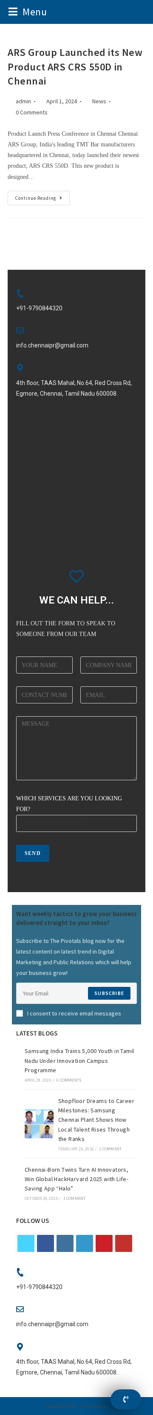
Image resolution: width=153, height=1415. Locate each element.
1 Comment (110, 1149)
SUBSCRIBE (109, 993)
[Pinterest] (104, 1243)
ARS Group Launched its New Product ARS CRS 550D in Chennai (75, 67)
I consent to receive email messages (74, 1013)
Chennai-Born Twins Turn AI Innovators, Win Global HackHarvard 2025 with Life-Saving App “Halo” (76, 1179)
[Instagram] (65, 1243)
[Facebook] (45, 1243)
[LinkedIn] (84, 1243)
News (99, 101)
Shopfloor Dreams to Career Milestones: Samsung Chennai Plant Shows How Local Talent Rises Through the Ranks (96, 1120)
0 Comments (32, 112)
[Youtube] (123, 1243)
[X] (25, 1243)
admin (23, 101)
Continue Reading (42, 196)
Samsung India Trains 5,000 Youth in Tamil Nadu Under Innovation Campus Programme (79, 1060)
